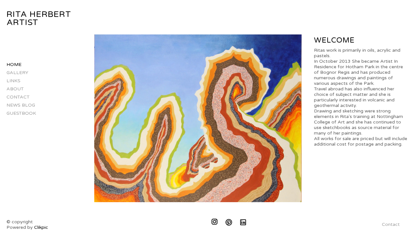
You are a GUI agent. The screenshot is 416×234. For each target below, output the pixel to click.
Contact (18, 97)
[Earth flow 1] (198, 118)
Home (13, 64)
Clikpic (41, 227)
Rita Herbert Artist (38, 18)
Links (13, 81)
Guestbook (21, 113)
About (15, 89)
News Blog (20, 105)
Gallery (17, 72)
